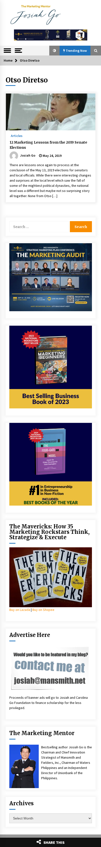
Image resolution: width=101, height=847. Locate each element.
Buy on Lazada (19, 609)
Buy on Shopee (43, 609)
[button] (54, 50)
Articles (17, 135)
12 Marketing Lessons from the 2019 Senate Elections (48, 145)
